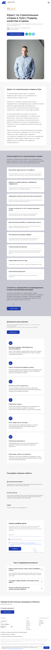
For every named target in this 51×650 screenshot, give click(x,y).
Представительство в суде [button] (18, 260)
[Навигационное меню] (48, 2)
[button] (15, 34)
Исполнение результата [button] (17, 271)
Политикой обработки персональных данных (15, 648)
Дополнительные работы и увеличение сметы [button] (25, 222)
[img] (26, 34)
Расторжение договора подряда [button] (20, 234)
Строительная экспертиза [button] (18, 247)
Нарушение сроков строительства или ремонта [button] (25, 196)
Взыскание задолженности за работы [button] (22, 170)
